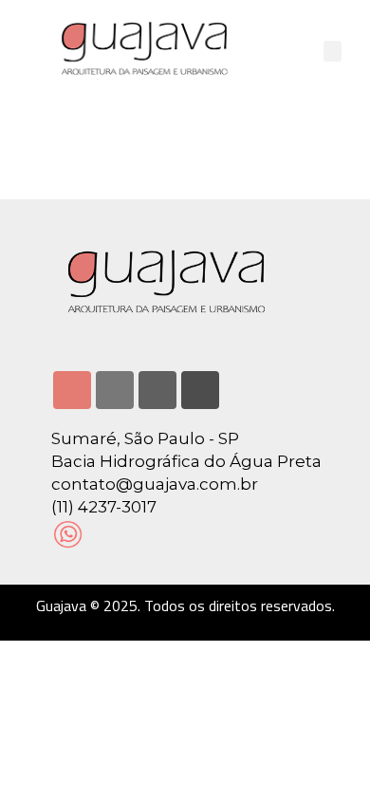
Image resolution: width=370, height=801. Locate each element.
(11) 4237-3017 (104, 506)
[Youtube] (157, 390)
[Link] (200, 390)
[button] (333, 52)
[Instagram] (72, 390)
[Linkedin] (115, 390)
